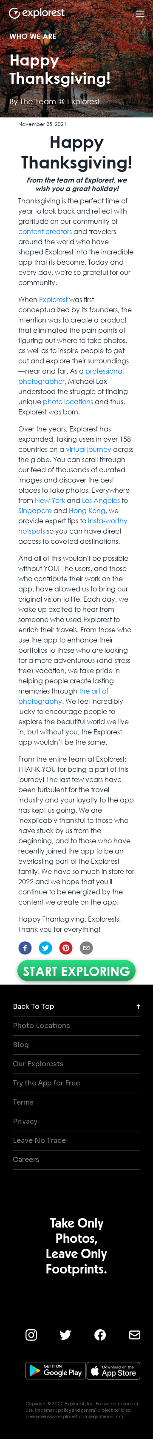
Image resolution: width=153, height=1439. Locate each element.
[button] (25, 948)
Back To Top (33, 1006)
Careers (26, 1159)
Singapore (35, 510)
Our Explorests (38, 1063)
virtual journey (88, 449)
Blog (21, 1044)
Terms (23, 1102)
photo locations (68, 401)
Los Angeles (101, 500)
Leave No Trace (39, 1140)
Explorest (53, 299)
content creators (45, 231)
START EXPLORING (76, 970)
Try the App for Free (46, 1083)
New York (50, 500)
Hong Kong (87, 510)
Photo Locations (41, 1025)
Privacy (25, 1121)
